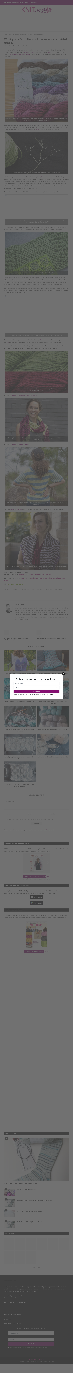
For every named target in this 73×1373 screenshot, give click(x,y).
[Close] (63, 673)
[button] (57, 687)
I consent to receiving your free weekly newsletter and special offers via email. (34, 694)
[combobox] (36, 687)
